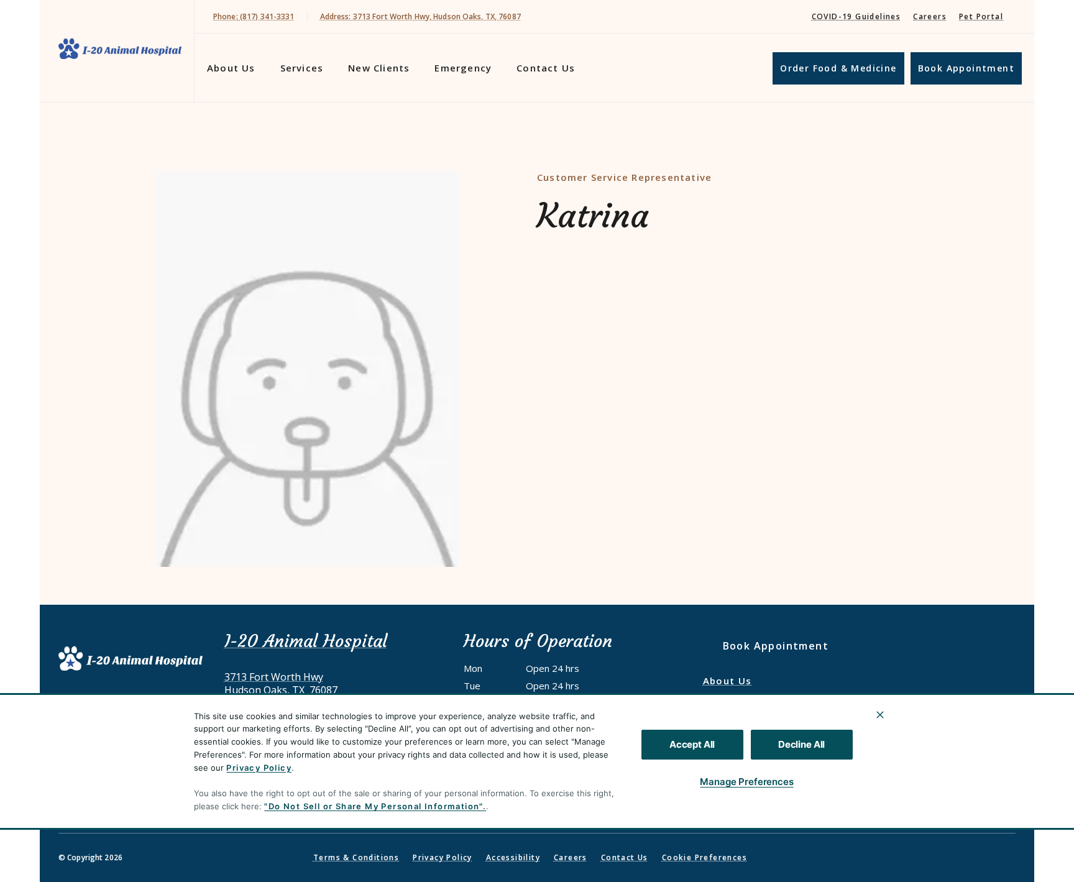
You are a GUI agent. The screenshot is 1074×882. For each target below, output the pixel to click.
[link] (119, 48)
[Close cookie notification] (880, 714)
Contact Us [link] (545, 68)
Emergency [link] (463, 68)
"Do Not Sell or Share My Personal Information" (373, 806)
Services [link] (302, 68)
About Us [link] (727, 680)
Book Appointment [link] (966, 68)
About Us (231, 68)
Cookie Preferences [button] (704, 857)
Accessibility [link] (513, 857)
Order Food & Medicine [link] (838, 68)
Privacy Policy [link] (442, 857)
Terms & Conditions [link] (356, 857)
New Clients (379, 68)
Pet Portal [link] (981, 16)
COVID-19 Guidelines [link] (856, 16)
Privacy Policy (258, 768)
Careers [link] (930, 16)
